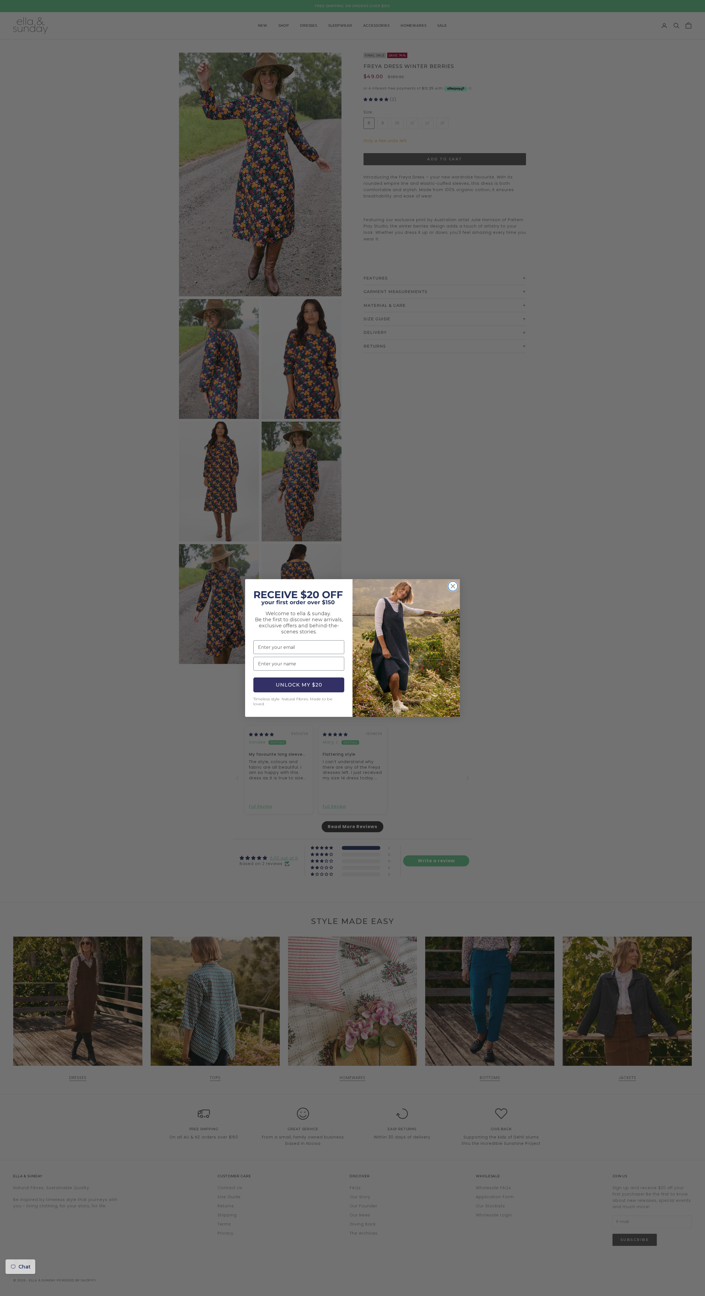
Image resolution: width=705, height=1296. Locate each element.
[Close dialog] (453, 586)
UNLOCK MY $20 (299, 685)
